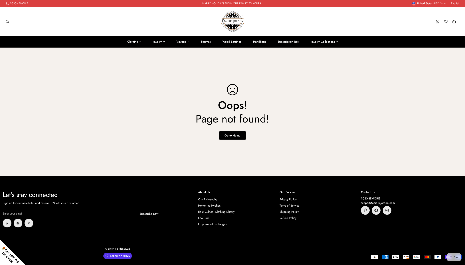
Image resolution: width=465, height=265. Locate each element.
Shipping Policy (289, 212)
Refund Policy (288, 218)
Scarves (206, 42)
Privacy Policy (288, 199)
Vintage (181, 42)
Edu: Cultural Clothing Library (216, 212)
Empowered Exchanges (212, 224)
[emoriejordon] (232, 21)
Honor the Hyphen (209, 205)
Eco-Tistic (203, 218)
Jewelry (157, 42)
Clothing (132, 42)
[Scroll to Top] (458, 245)
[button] (454, 21)
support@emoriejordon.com (378, 203)
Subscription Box (288, 42)
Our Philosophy (207, 199)
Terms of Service (289, 205)
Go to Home (232, 135)
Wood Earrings (231, 42)
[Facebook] (18, 223)
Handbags (259, 42)
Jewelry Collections (323, 42)
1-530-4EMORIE (370, 198)
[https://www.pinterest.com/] (7, 223)
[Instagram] (29, 223)
